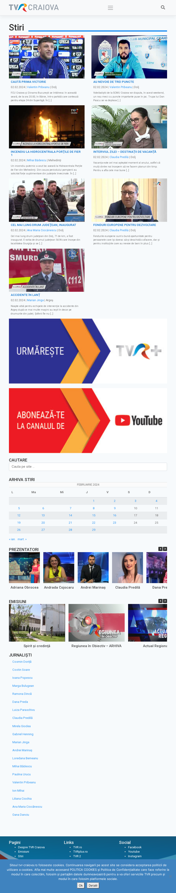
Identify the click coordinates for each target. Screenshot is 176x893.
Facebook (135, 847)
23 (114, 522)
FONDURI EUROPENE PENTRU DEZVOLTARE (124, 225)
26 (18, 529)
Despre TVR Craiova (31, 847)
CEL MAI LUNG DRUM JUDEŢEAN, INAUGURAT (43, 225)
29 (93, 529)
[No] (170, 876)
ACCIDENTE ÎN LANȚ (25, 295)
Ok (81, 885)
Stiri (20, 856)
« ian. (12, 539)
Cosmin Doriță (21, 661)
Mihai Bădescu (36, 160)
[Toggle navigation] (110, 8)
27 (43, 529)
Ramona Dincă (22, 693)
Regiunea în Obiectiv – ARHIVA (96, 646)
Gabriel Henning (22, 734)
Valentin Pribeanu (38, 87)
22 (93, 522)
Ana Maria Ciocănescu (41, 230)
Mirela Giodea (21, 726)
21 (70, 522)
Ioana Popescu (22, 677)
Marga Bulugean (23, 685)
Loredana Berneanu (25, 758)
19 (18, 522)
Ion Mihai (18, 790)
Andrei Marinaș (93, 587)
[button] (165, 549)
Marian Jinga (35, 300)
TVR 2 (77, 856)
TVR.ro (77, 847)
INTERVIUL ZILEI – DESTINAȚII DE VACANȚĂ (124, 151)
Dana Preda (162, 587)
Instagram (135, 856)
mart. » (22, 539)
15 (93, 515)
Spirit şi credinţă (37, 646)
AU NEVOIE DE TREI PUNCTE (113, 81)
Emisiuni (23, 851)
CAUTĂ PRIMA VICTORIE (28, 81)
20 (43, 522)
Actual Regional (156, 646)
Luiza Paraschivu (23, 710)
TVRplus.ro (80, 851)
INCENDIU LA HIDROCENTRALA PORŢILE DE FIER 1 (46, 153)
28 (70, 529)
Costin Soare (21, 669)
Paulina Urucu (21, 774)
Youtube (134, 851)
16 (114, 515)
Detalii (93, 885)
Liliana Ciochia (22, 798)
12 (18, 515)
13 (43, 515)
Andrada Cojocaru (59, 587)
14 (70, 515)
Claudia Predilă (119, 157)
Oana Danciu (20, 814)
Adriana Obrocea (24, 587)
